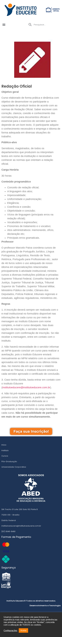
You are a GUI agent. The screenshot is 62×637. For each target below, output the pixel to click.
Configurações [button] (10, 630)
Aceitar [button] (23, 630)
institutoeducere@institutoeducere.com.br (26, 387)
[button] (3, 24)
